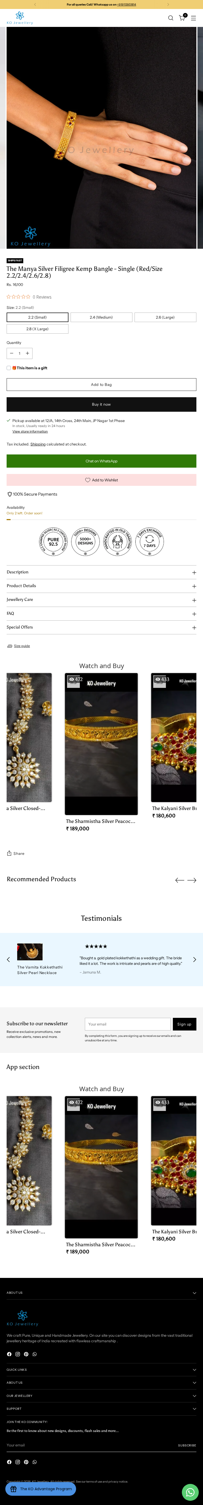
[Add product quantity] (27, 353)
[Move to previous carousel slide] (179, 880)
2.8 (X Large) (37, 329)
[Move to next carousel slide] (191, 880)
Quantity (14, 342)
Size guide (22, 646)
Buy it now (101, 404)
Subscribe (187, 1445)
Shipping (38, 444)
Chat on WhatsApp (101, 461)
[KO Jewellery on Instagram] (18, 1354)
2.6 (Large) (165, 317)
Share (19, 853)
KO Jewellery (40, 1481)
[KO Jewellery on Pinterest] (27, 1354)
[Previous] (35, 4)
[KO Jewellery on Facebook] (10, 1354)
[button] (101, 754)
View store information (30, 431)
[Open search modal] (170, 17)
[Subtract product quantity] (11, 353)
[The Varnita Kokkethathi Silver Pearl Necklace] (42, 951)
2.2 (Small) (37, 317)
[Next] (168, 4)
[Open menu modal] (193, 17)
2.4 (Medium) (101, 317)
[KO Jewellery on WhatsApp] (35, 1354)
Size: (20, 307)
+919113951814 (126, 4)
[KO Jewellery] (20, 18)
